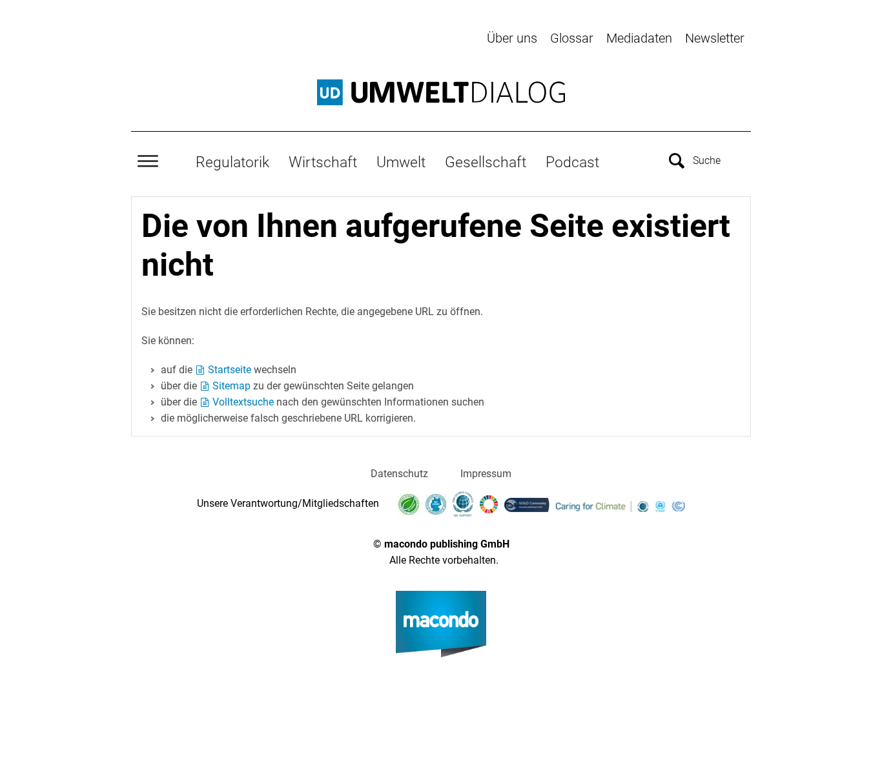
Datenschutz (399, 473)
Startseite (229, 370)
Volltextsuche (243, 402)
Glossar (571, 38)
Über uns (512, 38)
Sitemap (231, 386)
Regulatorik (232, 162)
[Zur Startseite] (441, 92)
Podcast (572, 162)
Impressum (485, 473)
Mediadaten (639, 38)
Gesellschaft (485, 162)
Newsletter (714, 38)
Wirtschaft (323, 162)
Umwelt (401, 162)
